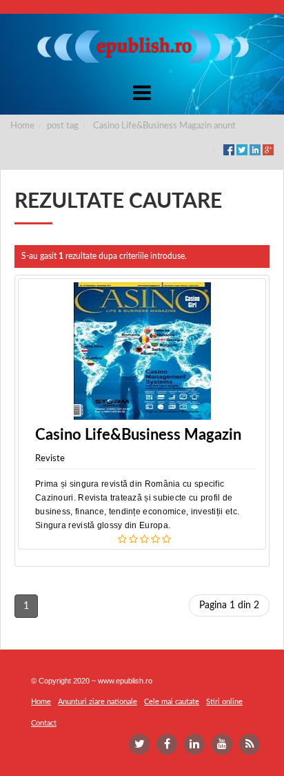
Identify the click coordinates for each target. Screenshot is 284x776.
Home (22, 126)
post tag (63, 126)
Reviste (50, 458)
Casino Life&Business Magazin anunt (164, 126)
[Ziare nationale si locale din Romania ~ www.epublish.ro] (142, 46)
